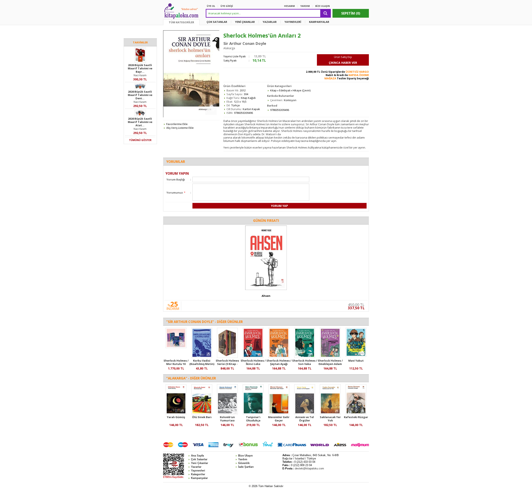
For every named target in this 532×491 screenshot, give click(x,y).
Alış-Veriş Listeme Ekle (180, 128)
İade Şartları (246, 466)
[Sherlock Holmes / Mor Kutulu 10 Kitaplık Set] (176, 347)
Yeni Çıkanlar (199, 463)
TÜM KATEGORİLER (181, 22)
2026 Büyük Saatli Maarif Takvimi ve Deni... (140, 95)
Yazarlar (196, 466)
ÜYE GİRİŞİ (226, 5)
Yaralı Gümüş (176, 417)
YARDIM (305, 5)
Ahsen (266, 296)
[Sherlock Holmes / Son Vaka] (304, 357)
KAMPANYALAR (319, 22)
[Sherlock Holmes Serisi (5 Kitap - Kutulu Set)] (227, 357)
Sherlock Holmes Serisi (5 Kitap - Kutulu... (227, 364)
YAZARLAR (270, 22)
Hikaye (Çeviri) (301, 90)
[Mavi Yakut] (356, 356)
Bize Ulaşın (245, 455)
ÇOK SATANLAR (217, 22)
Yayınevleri (198, 470)
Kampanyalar (199, 478)
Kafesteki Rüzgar (356, 417)
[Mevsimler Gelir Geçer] (278, 413)
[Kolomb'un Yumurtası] (227, 413)
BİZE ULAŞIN (322, 5)
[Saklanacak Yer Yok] (330, 413)
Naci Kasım (140, 75)
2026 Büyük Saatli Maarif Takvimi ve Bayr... (140, 68)
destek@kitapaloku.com (309, 468)
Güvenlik (244, 463)
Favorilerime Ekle (177, 124)
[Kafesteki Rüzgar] (356, 413)
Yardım (242, 459)
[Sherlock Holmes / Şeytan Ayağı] (278, 357)
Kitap (273, 90)
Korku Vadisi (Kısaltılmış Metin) (201, 362)
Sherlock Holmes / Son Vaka (304, 362)
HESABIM (289, 5)
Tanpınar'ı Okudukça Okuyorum (253, 420)
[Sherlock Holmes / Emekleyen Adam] (330, 357)
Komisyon (290, 100)
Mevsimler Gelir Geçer (278, 418)
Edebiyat (284, 90)
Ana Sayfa (197, 455)
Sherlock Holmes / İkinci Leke (253, 362)
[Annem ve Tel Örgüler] (304, 413)
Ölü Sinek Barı (202, 417)
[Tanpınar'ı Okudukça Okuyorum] (253, 413)
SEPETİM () (350, 13)
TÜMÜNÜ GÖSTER (140, 140)
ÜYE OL (211, 5)
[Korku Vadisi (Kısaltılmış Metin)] (201, 357)
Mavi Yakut (356, 360)
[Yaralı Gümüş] (176, 413)
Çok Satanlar (199, 459)
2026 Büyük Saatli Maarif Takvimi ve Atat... (140, 122)
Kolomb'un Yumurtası (227, 418)
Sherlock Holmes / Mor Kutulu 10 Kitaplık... (176, 364)
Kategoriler (198, 474)
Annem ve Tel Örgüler (304, 418)
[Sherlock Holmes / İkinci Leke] (253, 357)
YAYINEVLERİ (292, 22)
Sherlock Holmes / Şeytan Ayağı (278, 362)
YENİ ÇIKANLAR (245, 22)
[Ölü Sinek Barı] (201, 413)
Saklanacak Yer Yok (330, 418)
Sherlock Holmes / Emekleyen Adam (330, 362)
